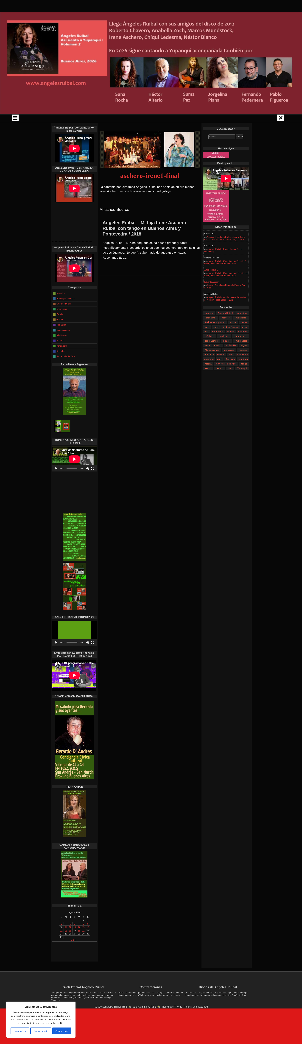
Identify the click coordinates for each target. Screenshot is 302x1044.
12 (70, 927)
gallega (224, 336)
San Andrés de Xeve (226, 363)
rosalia (208, 363)
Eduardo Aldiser (211, 282)
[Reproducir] (56, 468)
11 (66, 927)
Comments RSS (147, 1006)
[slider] (72, 642)
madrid (217, 345)
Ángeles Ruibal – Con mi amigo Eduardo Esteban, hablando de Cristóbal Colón (226, 262)
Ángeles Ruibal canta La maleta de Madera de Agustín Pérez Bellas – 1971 (225, 298)
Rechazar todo (41, 1031)
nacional (243, 350)
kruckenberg (241, 341)
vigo (230, 368)
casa (206, 327)
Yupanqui (242, 368)
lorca (207, 345)
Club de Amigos (230, 327)
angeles (209, 313)
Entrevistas (217, 331)
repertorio (243, 359)
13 (74, 927)
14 (79, 927)
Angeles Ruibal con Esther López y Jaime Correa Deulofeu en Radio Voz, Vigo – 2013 (224, 238)
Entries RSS (120, 1006)
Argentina (242, 313)
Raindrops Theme (172, 1006)
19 (70, 930)
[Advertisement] (72, 222)
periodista (209, 354)
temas (219, 368)
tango (244, 363)
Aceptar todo (62, 1031)
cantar (244, 322)
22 (83, 930)
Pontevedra (242, 354)
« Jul (73, 940)
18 (66, 930)
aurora (232, 322)
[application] (74, 459)
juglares (227, 341)
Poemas (221, 354)
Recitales (230, 359)
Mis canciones (212, 350)
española (242, 331)
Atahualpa (241, 317)
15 (83, 927)
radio (219, 359)
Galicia (209, 336)
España (231, 331)
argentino (210, 317)
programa (209, 359)
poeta (231, 354)
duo (206, 331)
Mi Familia (231, 345)
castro (216, 327)
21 (79, 930)
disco (244, 327)
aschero (226, 317)
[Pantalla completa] (92, 468)
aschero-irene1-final (149, 175)
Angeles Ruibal (211, 270)
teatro (208, 368)
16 (88, 927)
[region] (41, 1020)
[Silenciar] (87, 468)
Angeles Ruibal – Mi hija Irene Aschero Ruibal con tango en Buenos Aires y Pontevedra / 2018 (144, 228)
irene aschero (211, 341)
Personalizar (20, 1031)
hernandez (240, 336)
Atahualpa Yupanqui (215, 322)
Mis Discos (229, 350)
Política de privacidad (196, 1006)
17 (61, 930)
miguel (243, 345)
